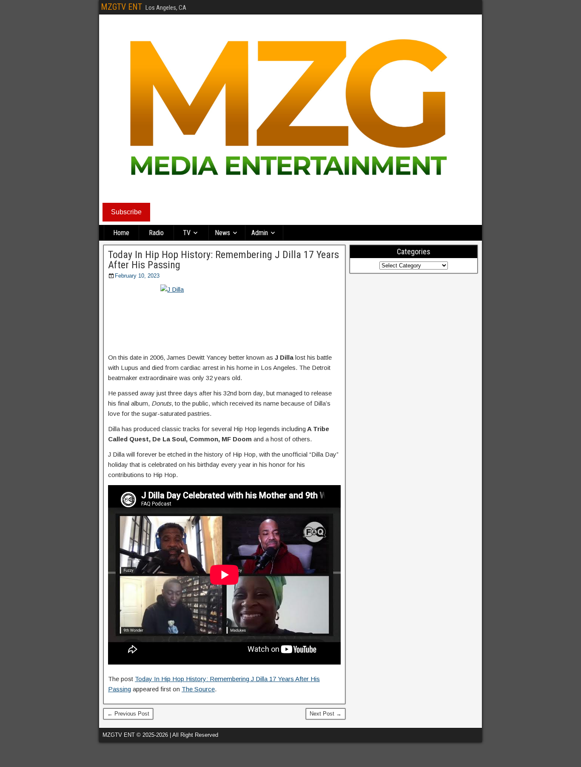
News (222, 233)
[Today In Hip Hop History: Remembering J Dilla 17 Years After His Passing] (224, 315)
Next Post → (326, 713)
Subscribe (126, 212)
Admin (259, 233)
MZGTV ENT (121, 7)
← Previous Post (128, 713)
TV (187, 233)
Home (121, 233)
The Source (198, 689)
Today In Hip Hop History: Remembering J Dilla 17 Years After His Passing (223, 260)
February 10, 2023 (137, 276)
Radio (156, 233)
